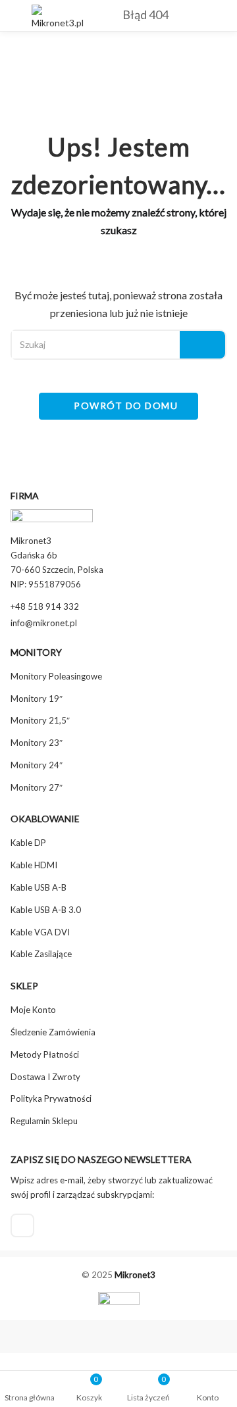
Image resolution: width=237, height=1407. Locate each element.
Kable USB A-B (38, 887)
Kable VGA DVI (40, 932)
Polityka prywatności (51, 1098)
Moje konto (33, 1009)
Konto (208, 1397)
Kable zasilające (41, 954)
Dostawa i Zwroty (45, 1077)
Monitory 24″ (37, 765)
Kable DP (28, 842)
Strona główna (30, 1397)
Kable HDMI (34, 865)
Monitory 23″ (37, 742)
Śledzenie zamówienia (53, 1032)
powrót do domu (124, 405)
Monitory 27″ (37, 787)
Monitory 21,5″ (40, 720)
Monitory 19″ (37, 698)
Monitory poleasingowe (56, 676)
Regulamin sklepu (44, 1121)
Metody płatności (45, 1054)
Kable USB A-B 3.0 (46, 909)
